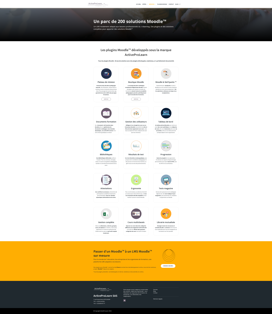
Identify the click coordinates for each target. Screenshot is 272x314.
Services (151, 4)
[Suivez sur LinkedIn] (124, 300)
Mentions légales (157, 299)
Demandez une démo (168, 266)
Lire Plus (106, 99)
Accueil (138, 4)
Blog (176, 4)
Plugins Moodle (162, 4)
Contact (171, 4)
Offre (144, 4)
